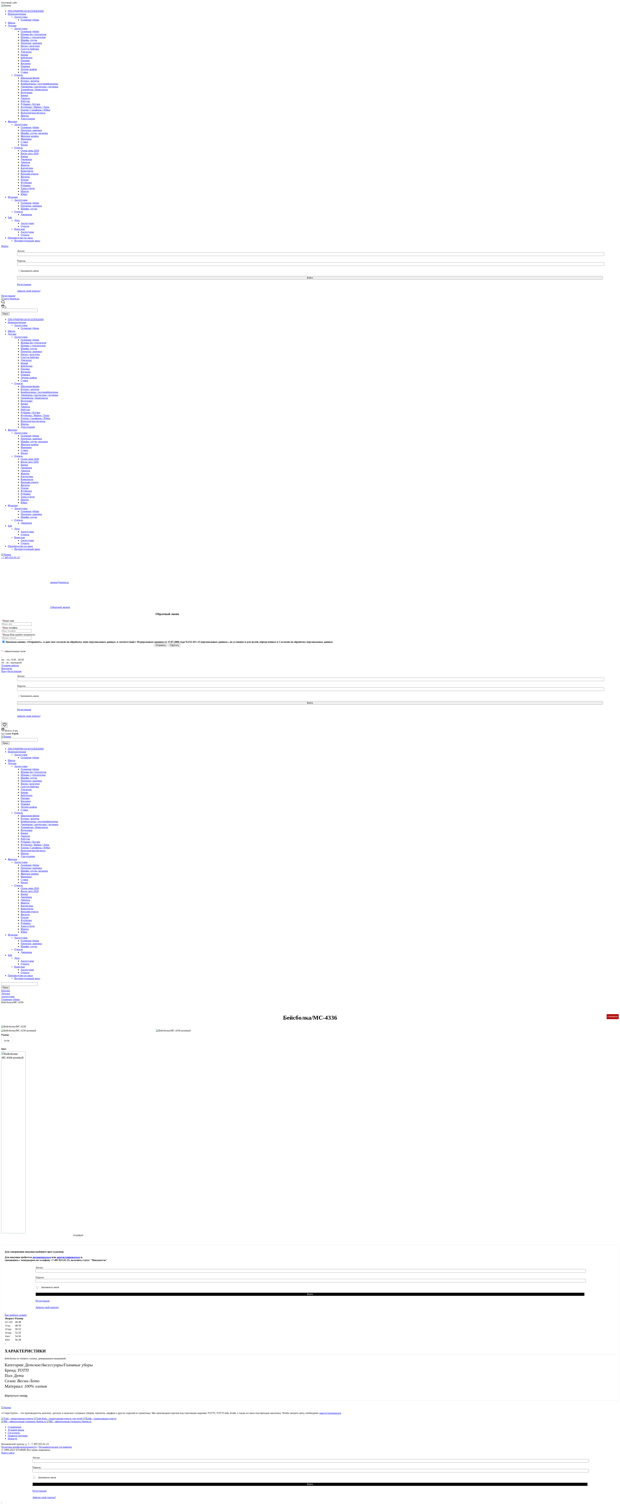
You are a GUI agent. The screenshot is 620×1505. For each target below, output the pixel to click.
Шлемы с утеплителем (33, 37)
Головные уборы (30, 19)
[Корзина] (3, 307)
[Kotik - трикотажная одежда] (99, 1418)
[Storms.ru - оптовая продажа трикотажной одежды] (6, 554)
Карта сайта (7, 1452)
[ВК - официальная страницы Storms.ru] (24, 1421)
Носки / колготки (30, 46)
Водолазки (26, 92)
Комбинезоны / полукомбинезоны (39, 83)
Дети (17, 220)
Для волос (26, 51)
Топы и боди (28, 188)
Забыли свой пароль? (29, 291)
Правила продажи (18, 1435)
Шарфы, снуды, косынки (34, 133)
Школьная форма (30, 78)
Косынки (26, 63)
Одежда (18, 75)
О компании (14, 1427)
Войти (4, 246)
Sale (10, 217)
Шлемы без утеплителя (33, 34)
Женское (12, 121)
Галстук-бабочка (30, 48)
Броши (24, 54)
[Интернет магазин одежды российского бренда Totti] (17, 1418)
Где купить (14, 1432)
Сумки (24, 72)
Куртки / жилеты (30, 80)
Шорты (25, 115)
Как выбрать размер (16, 1315)
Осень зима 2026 (30, 150)
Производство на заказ (20, 237)
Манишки (26, 139)
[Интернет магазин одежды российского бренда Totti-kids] (58, 1418)
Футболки (26, 182)
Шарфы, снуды (29, 40)
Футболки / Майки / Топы (35, 107)
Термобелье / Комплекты (34, 89)
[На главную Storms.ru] (10, 298)
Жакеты (25, 165)
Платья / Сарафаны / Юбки (35, 110)
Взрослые (19, 229)
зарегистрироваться (68, 1257)
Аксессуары (20, 17)
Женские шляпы (30, 136)
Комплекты (27, 171)
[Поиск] (3, 302)
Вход (4, 671)
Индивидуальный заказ (27, 240)
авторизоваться (41, 1257)
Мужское (13, 197)
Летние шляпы (29, 69)
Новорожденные (17, 14)
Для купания (28, 118)
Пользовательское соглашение (55, 1447)
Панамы (25, 60)
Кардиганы (27, 168)
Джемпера (26, 159)
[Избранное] (4, 725)
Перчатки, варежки (31, 43)
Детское (12, 25)
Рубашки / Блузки (30, 104)
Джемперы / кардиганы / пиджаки (39, 86)
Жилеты (25, 176)
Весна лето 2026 (30, 153)
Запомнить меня (30, 270)
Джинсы (25, 98)
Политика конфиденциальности (19, 1447)
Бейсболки (26, 57)
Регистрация (24, 284)
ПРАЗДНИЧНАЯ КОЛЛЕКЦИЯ (26, 11)
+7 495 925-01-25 (10, 557)
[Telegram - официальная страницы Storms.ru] (69, 1421)
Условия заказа (16, 1429)
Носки (24, 144)
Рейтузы (25, 101)
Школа (11, 22)
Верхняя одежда (29, 173)
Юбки (24, 194)
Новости (12, 1438)
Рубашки (26, 185)
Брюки (24, 95)
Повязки (25, 66)
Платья (24, 179)
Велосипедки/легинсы (33, 112)
